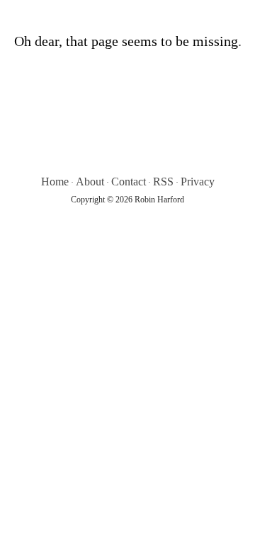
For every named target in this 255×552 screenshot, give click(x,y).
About (90, 182)
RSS (163, 182)
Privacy (198, 182)
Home (55, 182)
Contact (128, 182)
